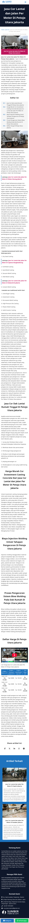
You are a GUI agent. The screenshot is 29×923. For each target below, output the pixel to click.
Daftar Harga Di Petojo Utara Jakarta (15, 127)
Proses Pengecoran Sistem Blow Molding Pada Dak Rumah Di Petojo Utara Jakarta (16, 122)
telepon (8, 920)
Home (2, 29)
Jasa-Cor (7, 29)
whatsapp (22, 920)
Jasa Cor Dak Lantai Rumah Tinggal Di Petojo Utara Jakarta (15, 104)
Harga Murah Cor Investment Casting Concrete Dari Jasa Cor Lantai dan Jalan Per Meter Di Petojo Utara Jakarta (15, 109)
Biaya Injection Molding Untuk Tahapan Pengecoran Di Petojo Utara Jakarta (15, 116)
